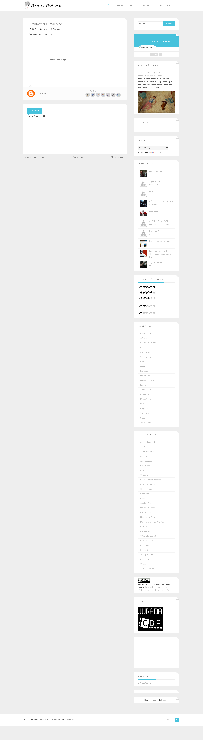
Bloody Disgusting (148, 333)
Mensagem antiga (119, 157)
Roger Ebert (145, 408)
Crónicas (158, 5)
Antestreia (144, 456)
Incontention (145, 385)
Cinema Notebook (147, 484)
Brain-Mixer (145, 466)
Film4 (142, 366)
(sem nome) (154, 211)
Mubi (142, 404)
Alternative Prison (147, 452)
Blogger (164, 700)
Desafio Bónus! (155, 171)
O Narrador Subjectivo (149, 536)
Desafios (171, 5)
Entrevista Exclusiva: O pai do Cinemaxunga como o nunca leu (161, 254)
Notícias (119, 5)
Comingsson (145, 357)
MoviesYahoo (145, 399)
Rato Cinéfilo (145, 545)
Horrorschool (145, 376)
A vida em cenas (147, 447)
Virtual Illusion (146, 564)
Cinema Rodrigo (147, 489)
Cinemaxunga (145, 494)
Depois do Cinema (148, 508)
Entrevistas (144, 5)
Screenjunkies (145, 413)
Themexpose (70, 719)
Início (109, 5)
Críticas (131, 5)
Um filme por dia (147, 559)
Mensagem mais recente (33, 157)
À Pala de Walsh (147, 569)
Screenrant (144, 418)
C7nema (143, 338)
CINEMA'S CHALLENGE (47, 719)
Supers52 (144, 550)
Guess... (152, 191)
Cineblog (144, 475)
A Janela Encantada (148, 442)
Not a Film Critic (146, 531)
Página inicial (77, 157)
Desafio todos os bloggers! (160, 241)
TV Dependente (146, 555)
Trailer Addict (145, 423)
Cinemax (143, 347)
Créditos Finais (146, 503)
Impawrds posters (147, 380)
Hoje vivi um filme (148, 517)
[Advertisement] (151, 652)
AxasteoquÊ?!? (146, 461)
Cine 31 (143, 470)
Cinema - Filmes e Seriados (151, 480)
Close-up (144, 498)
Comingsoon (145, 352)
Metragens (144, 527)
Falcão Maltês (146, 513)
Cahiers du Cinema (148, 343)
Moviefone (144, 394)
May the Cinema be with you (152, 522)
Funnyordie (144, 371)
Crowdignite (145, 362)
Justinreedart (145, 390)
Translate (158, 152)
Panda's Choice (146, 541)
